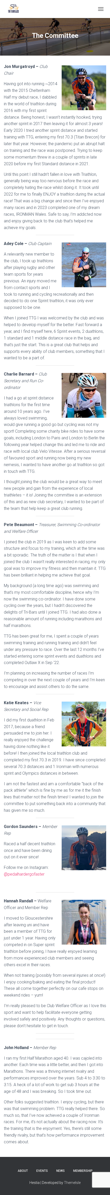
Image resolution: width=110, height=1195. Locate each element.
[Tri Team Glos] (15, 9)
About (23, 1171)
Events (42, 1171)
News (60, 1171)
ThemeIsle (72, 1183)
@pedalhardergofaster (24, 874)
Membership (83, 1171)
